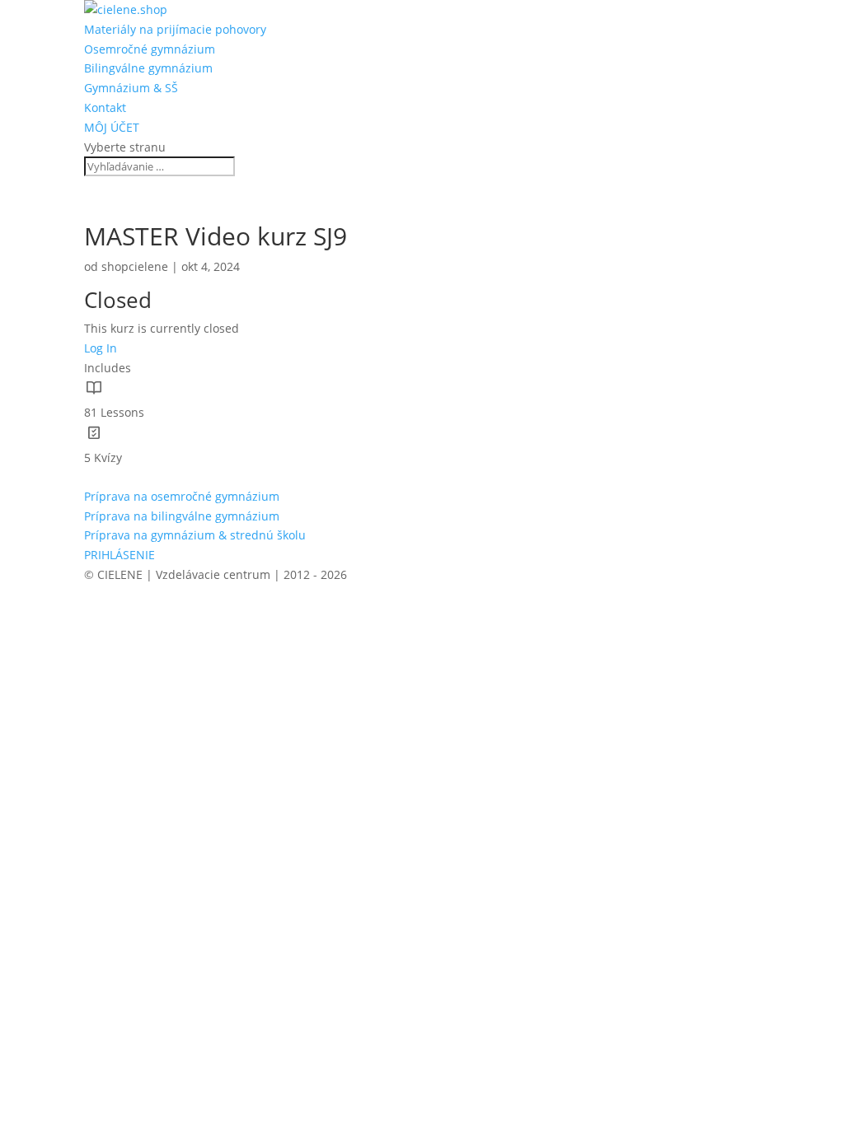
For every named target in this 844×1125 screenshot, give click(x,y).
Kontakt (105, 107)
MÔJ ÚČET (111, 127)
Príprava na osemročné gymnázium (181, 496)
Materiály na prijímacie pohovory (175, 29)
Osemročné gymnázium (149, 49)
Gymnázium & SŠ (131, 88)
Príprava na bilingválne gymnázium (181, 516)
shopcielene (134, 266)
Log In (100, 348)
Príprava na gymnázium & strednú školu (195, 535)
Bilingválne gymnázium (148, 68)
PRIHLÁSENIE (119, 554)
